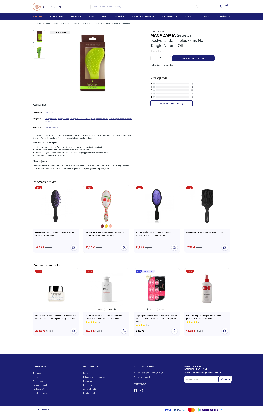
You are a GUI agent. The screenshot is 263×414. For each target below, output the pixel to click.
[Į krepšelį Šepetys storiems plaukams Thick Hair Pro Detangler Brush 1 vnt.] (74, 247)
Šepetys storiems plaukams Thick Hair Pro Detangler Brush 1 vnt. (55, 234)
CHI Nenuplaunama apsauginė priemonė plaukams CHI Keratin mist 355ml (203, 317)
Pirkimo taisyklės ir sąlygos (94, 377)
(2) (149, 325)
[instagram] (141, 390)
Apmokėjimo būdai (91, 389)
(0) (163, 51)
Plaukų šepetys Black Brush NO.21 (206, 232)
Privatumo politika (90, 393)
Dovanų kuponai (40, 385)
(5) (99, 322)
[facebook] (135, 390)
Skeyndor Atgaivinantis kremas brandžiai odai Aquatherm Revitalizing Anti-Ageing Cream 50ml (55, 317)
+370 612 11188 (143, 373)
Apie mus (37, 373)
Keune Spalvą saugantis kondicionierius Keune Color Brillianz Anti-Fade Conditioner (104, 317)
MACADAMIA (49, 113)
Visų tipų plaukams (51, 127)
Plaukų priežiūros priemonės (80, 119)
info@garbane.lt (143, 377)
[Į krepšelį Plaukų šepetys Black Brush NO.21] (225, 247)
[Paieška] (196, 6)
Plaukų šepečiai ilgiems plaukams (57, 119)
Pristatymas (87, 381)
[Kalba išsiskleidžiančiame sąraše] (220, 7)
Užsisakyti (225, 379)
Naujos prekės (39, 389)
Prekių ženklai (39, 381)
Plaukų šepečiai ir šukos (99, 119)
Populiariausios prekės (42, 393)
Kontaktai (36, 377)
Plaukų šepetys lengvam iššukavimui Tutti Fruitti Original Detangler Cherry (105, 234)
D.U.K (85, 373)
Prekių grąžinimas (90, 385)
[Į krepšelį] (74, 331)
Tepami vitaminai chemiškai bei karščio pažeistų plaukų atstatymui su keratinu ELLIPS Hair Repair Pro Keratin (156, 318)
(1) (199, 322)
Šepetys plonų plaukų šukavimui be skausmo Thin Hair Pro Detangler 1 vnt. (154, 234)
